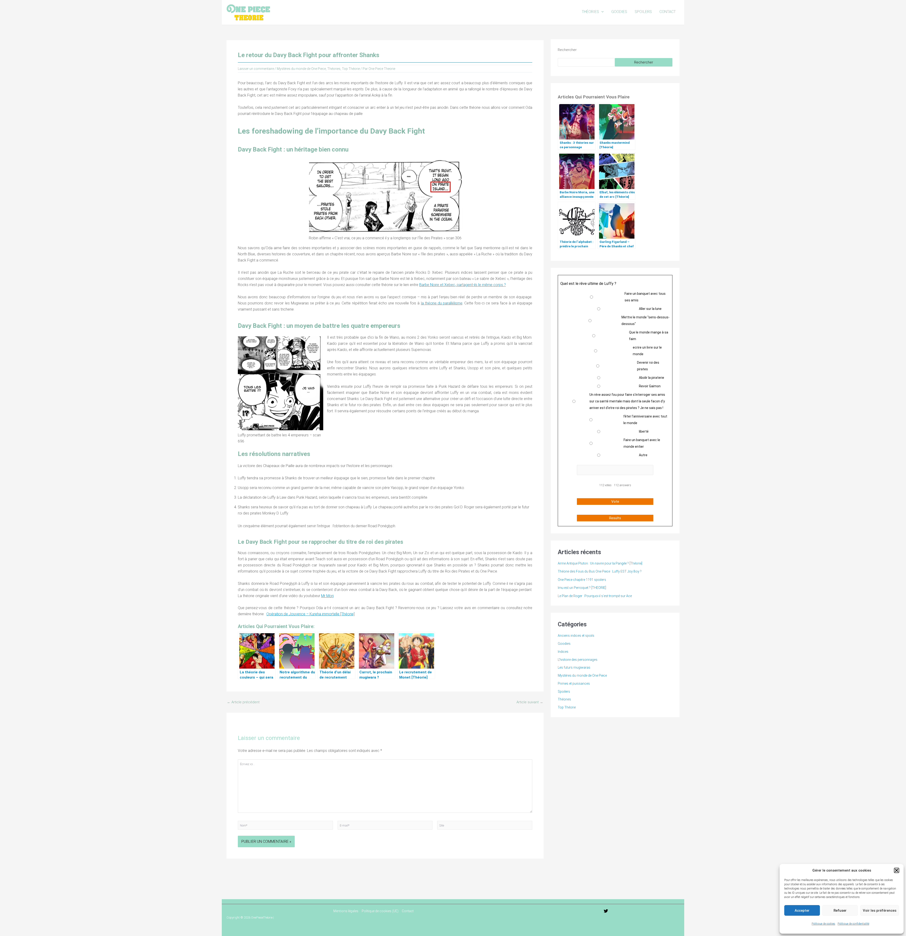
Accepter (802, 910)
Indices (563, 652)
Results (615, 518)
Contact (667, 11)
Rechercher (567, 50)
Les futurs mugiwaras (574, 667)
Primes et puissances (574, 683)
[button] (896, 870)
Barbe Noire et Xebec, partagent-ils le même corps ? (462, 284)
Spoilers (643, 11)
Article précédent (243, 702)
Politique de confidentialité (853, 923)
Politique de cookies (823, 923)
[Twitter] (606, 911)
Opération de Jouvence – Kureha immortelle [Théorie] (310, 614)
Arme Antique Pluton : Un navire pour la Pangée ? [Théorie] (600, 563)
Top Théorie (351, 69)
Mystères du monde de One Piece (301, 69)
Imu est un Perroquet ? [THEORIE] (582, 588)
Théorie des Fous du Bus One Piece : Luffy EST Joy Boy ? (600, 571)
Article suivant (529, 702)
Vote (615, 501)
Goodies (619, 11)
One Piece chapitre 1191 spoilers (582, 580)
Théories (590, 11)
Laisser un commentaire (256, 69)
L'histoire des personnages (577, 660)
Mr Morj (327, 596)
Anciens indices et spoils (576, 635)
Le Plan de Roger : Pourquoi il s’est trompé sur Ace (595, 596)
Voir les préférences (879, 910)
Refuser (840, 910)
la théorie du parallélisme (441, 303)
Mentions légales (345, 911)
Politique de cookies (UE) (380, 911)
